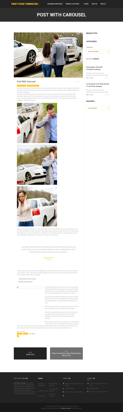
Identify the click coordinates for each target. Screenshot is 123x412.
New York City (44, 391)
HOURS (86, 4)
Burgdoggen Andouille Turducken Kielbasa (94, 68)
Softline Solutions (66, 408)
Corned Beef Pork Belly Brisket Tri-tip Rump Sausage (97, 85)
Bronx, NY (43, 396)
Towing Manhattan (41, 385)
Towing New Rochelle (53, 390)
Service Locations (72, 4)
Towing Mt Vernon (53, 385)
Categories (89, 47)
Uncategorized (33, 86)
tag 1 (19, 333)
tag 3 (25, 333)
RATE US (94, 4)
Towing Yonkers (52, 395)
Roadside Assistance (54, 4)
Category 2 (21, 86)
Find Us (103, 4)
